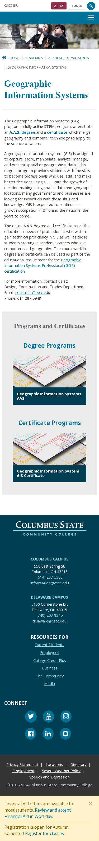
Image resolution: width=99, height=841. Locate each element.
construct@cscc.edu (32, 292)
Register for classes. (45, 833)
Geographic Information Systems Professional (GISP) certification (42, 265)
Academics (34, 58)
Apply (59, 6)
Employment (23, 770)
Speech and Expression (49, 777)
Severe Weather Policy (61, 770)
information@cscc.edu (49, 582)
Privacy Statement (22, 764)
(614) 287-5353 (49, 577)
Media (49, 683)
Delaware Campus (49, 597)
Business (49, 668)
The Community (50, 675)
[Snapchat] (65, 734)
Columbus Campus (50, 559)
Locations (54, 764)
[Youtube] (48, 717)
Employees (49, 652)
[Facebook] (30, 734)
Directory (78, 764)
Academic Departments (68, 58)
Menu (91, 13)
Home (15, 58)
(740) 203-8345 (49, 615)
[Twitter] (31, 717)
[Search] (91, 6)
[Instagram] (66, 717)
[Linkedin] (48, 734)
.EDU (11, 5)
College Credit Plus (49, 660)
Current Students (49, 644)
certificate (57, 132)
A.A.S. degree (22, 132)
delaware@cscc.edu (49, 620)
